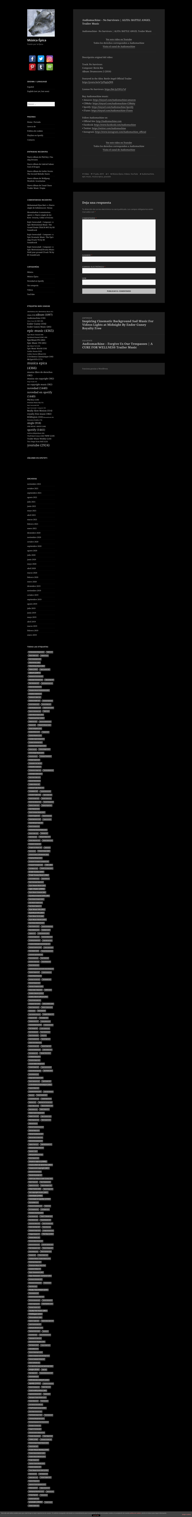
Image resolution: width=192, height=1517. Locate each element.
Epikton (46, 930)
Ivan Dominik (45, 1032)
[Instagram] (49, 58)
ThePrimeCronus (35, 436)
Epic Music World (37, 348)
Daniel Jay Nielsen (34, 802)
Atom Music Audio (36, 715)
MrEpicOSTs (34, 359)
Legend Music (33, 1088)
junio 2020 (31, 559)
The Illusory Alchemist (35, 1404)
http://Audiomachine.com (109, 121)
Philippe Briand (34, 1234)
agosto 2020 (32, 550)
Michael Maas (34, 1130)
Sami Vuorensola (34, 1324)
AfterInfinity (32, 312)
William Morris (45, 1488)
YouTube (31, 294)
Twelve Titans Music (36, 1463)
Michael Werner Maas (35, 1137)
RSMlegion (35, 417)
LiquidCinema (35, 1091)
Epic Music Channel (35, 335)
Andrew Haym (47, 700)
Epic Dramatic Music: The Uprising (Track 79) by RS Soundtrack (40, 240)
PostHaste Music (34, 1262)
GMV (48, 990)
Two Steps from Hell (37, 441)
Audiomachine (36, 318)
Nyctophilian (33, 1202)
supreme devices (35, 1394)
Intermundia (48, 1025)
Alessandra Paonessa (35, 676)
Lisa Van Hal (48, 1091)
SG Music (33, 1345)
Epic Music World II (36, 923)
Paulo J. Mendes (46, 1216)
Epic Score (34, 926)
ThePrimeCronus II (35, 1415)
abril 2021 (31, 515)
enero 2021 (32, 528)
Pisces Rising (47, 1248)
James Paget (46, 1046)
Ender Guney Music (39, 326)
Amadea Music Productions (39, 690)
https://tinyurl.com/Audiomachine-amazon (114, 99)
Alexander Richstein (35, 680)
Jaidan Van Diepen (35, 1042)
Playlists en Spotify (35, 135)
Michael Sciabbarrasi (35, 1134)
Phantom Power (34, 1230)
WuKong (50, 1491)
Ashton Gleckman (34, 711)
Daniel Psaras (48, 802)
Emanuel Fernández (35, 865)
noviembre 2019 (34, 590)
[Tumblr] (41, 67)
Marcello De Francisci (45, 1102)
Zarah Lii (48, 1502)
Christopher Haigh (34, 770)
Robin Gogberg (34, 1304)
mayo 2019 (31, 617)
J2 (43, 1035)
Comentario (89, 218)
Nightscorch (33, 1185)
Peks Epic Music (34, 1223)
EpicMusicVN (36, 340)
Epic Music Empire (36, 899)
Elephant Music (35, 858)
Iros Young (33, 1028)
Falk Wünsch (47, 940)
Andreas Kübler (34, 700)
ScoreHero (32, 1335)
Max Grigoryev (33, 1120)
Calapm (45, 732)
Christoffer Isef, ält (35, 763)
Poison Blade (43, 1255)
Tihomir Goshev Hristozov (36, 1432)
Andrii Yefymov (34, 704)
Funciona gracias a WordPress (95, 368)
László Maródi (46, 1098)
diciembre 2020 (33, 533)
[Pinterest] (32, 67)
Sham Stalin (45, 1345)
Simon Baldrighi (35, 1352)
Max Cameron (46, 1116)
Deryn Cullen (33, 833)
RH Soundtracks (34, 1300)
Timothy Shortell (34, 1436)
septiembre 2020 (34, 546)
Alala (31, 315)
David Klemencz (34, 819)
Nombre (87, 255)
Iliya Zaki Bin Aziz (34, 1014)
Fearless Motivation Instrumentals (39, 944)
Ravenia (47, 1283)
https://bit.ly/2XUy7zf (115, 89)
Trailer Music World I (36, 1453)
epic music (40, 330)
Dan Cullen (47, 795)
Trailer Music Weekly (39, 438)
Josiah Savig (33, 1067)
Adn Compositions (34, 659)
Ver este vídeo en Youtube (119, 39)
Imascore (32, 1018)
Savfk (45, 1331)
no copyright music (39, 384)
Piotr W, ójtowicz (47, 1244)
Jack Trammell (33, 1039)
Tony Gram (33, 1446)
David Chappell (34, 816)
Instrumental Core (35, 1025)
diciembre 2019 (33, 586)
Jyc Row (48, 1071)
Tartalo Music (33, 1401)
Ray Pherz (32, 1286)
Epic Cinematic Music (36, 882)
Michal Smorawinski (35, 1141)
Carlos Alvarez (35, 735)
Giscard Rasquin (34, 983)
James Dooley (33, 1046)
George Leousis (34, 979)
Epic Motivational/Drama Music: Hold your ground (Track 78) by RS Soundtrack (41, 252)
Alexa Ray (49, 680)
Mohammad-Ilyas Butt (36, 205)
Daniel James (46, 798)
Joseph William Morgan (36, 1063)
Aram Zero (48, 708)
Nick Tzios (33, 1182)
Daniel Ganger (33, 798)
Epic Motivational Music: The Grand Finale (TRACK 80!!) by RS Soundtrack (41, 227)
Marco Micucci (33, 1106)
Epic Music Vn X (33, 346)
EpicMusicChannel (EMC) (37, 337)
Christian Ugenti (34, 760)
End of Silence (34, 878)
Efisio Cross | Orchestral (38, 855)
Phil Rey (33, 400)
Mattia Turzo (33, 1116)
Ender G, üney (46, 868)
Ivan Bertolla (33, 1032)
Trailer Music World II (37, 1457)
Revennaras (33, 1293)
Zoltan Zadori (33, 1505)
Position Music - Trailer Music (39, 1259)
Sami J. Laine (33, 1321)
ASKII (46, 711)
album (44, 314)
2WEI (49, 652)
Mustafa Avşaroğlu (35, 1175)
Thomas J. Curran (34, 1425)
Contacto (31, 140)
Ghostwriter (46, 979)
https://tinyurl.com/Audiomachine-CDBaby (114, 103)
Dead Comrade (34, 826)
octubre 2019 (32, 595)
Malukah (32, 1102)
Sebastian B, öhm (35, 1338)
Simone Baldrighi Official (36, 1359)
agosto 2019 (32, 604)
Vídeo (86, 174)
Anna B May (46, 704)
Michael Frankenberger (36, 1127)
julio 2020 (31, 555)
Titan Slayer (48, 1436)
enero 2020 (32, 581)
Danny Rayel (46, 805)
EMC (40, 321)
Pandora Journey (36, 1213)
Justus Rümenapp (34, 1070)
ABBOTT (44, 655)
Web (84, 278)
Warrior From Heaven (37, 1484)
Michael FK (33, 1123)
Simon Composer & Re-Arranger (39, 1356)
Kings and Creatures (35, 1078)
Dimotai (44, 833)
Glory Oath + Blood (35, 990)
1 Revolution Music (36, 652)
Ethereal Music (47, 937)
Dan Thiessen (34, 809)
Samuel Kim (34, 1331)
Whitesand (33, 1488)
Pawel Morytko (45, 1220)
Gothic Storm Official (36, 354)
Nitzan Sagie (48, 1189)
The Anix (44, 1401)
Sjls (44, 1369)
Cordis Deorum (45, 791)
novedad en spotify (39, 1199)
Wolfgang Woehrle (36, 1491)
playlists (32, 1255)
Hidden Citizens (47, 1007)
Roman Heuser (34, 1307)
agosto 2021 (32, 497)
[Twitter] (41, 58)
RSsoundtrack (48, 417)
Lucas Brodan (33, 1098)
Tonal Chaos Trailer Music (38, 1443)
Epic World (34, 930)
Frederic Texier (33, 961)
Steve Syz (46, 1387)
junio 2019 (31, 613)
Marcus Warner (47, 1106)
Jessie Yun (45, 1053)
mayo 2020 (31, 564)
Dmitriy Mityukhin (34, 840)
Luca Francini (41, 1095)
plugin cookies (186, 1514)
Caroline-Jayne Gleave (36, 739)
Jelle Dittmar (47, 1049)
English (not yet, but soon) (38, 91)
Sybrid (47, 1394)
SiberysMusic (33, 1349)
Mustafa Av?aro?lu (35, 1171)
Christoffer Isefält (34, 767)
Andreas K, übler (34, 697)
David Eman (47, 816)
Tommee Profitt (46, 1439)
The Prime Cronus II (35, 1411)
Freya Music (46, 961)
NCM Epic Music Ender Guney (40, 1178)
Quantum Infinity (34, 1269)
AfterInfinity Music (45, 312)
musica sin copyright (40, 378)
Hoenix (32, 1011)
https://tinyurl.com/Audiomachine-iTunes (112, 110)
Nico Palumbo (45, 1182)
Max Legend (46, 1120)
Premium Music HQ (35, 403)
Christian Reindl (45, 756)
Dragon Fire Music (35, 847)
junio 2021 (31, 506)
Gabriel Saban (34, 972)
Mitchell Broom (46, 1144)
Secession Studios (34, 420)
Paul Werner (33, 1220)
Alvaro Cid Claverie (35, 687)
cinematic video (35, 774)
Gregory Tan (34, 1004)
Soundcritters (33, 1376)
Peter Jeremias (34, 1227)
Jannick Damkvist (34, 1049)
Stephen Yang (48, 1383)
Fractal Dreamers (47, 951)
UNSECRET (33, 1477)
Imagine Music (48, 1014)
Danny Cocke (34, 805)
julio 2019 (31, 608)
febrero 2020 (32, 577)
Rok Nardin (47, 1304)
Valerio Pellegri (34, 1481)
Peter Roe (46, 1227)
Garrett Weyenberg (35, 976)
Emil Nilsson (33, 868)
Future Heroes (33, 965)
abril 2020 (31, 568)
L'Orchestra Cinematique (40, 356)
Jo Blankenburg (34, 1057)
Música (30, 272)
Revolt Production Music (36, 1296)
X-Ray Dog (33, 1495)
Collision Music (34, 784)
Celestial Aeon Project (37, 746)
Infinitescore (33, 1021)
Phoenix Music (34, 1237)
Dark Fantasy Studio (36, 812)
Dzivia (47, 847)
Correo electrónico (93, 266)
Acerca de (31, 126)
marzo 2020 (32, 573)
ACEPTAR (96, 1515)
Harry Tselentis (33, 1007)
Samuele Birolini (35, 1328)
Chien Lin (32, 749)
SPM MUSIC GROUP (36, 426)
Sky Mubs (33, 1373)
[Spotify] (49, 67)
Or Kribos (45, 1209)
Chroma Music (48, 770)
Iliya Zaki (41, 1011)
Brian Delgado (35, 728)
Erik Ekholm (44, 933)
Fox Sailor (33, 951)
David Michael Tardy (35, 823)
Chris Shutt (33, 756)
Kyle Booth (46, 1081)
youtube (38, 445)
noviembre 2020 (34, 537)
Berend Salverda (45, 721)
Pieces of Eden (34, 1244)
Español (30, 87)
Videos (30, 290)
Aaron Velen (33, 655)
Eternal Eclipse (34, 937)
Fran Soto (44, 958)
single (34, 423)
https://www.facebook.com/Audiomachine (115, 124)
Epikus (32, 933)
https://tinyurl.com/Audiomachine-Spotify (112, 107)
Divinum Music (45, 837)
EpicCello (45, 878)
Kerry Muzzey (33, 1074)
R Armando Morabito (35, 1279)
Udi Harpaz (43, 1474)
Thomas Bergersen (36, 1418)
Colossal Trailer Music (36, 788)
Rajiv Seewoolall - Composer (39, 222)
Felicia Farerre (35, 947)
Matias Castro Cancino (36, 1113)
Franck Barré (33, 958)
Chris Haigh (44, 749)
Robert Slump (47, 1300)
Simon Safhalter (34, 1362)
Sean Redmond (45, 1335)
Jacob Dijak (45, 1039)
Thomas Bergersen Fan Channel (38, 1422)
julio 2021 (31, 502)
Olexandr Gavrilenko (35, 1206)
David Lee (47, 819)
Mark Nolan (33, 1109)
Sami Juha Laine (47, 1321)
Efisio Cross (32, 321)
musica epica (37, 1162)
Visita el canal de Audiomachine (119, 46)
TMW (50, 436)
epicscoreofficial (47, 926)
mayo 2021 (31, 510)
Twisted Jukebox (34, 1467)
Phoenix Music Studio (35, 1241)
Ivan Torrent (33, 1035)
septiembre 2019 (34, 599)
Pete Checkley (47, 1223)
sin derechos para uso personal (40, 1366)
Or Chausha (33, 1209)
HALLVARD (48, 1004)
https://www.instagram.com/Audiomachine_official (120, 131)
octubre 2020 (32, 542)
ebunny (32, 851)
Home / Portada (34, 122)
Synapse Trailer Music (37, 1397)
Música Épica (36, 40)
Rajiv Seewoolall (33, 405)
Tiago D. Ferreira (34, 1429)
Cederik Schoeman (35, 742)
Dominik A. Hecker (34, 844)
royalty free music (39, 413)
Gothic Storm (34, 351)
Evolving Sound (34, 940)
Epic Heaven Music (37, 885)
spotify (36, 430)
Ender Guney (36, 323)
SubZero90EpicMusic (35, 433)
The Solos (48, 1415)
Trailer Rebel (33, 1460)
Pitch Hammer (46, 1251)
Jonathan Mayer (34, 1060)
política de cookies (135, 1513)
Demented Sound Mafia (37, 830)
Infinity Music (45, 1021)
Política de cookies (35, 131)
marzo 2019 (32, 626)
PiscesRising (33, 1251)
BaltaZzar (32, 721)
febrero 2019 (32, 630)
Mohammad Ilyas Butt (36, 1148)
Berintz (32, 725)
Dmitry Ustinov (47, 840)
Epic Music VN (36, 343)
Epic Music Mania (35, 906)
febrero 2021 (32, 524)
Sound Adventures (46, 1373)
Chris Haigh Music (36, 753)
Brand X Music (44, 725)
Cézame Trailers (34, 795)
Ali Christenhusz (47, 683)
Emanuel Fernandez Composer (38, 861)
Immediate (43, 1018)
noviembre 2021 (34, 484)
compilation (33, 791)
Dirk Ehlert (32, 837)
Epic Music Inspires (35, 902)
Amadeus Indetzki (35, 694)
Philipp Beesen (48, 1230)
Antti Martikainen (34, 708)
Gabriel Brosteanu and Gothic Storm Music (41, 968)
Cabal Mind (34, 732)
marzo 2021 (32, 519)
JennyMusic (33, 1053)
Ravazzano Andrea (35, 1283)
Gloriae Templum (35, 986)
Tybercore (32, 1474)
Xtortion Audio (33, 1498)
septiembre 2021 (34, 493)
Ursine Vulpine (45, 1477)
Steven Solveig (34, 1387)
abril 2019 (31, 621)
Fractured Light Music (35, 954)
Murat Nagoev (33, 1158)
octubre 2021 (32, 488)
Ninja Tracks (32, 381)
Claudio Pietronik (34, 781)
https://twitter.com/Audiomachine (109, 128)
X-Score (44, 1495)
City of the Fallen (34, 777)
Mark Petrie (44, 1109)
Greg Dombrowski (34, 1000)
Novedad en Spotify (35, 281)
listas (31, 1095)
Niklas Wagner (46, 1185)
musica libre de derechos (40, 1165)
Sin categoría (32, 285)
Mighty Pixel (33, 1144)
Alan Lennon (45, 669)
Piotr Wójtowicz (34, 1248)
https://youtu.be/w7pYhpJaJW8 (97, 82)
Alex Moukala (33, 683)
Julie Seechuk (46, 1067)
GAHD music (47, 972)
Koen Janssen (34, 1081)
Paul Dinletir (33, 1216)
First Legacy (48, 947)
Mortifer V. (33, 1151)
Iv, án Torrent (45, 1028)
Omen (47, 1206)
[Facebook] (32, 58)
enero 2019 (32, 635)
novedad (37, 388)
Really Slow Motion (39, 410)
